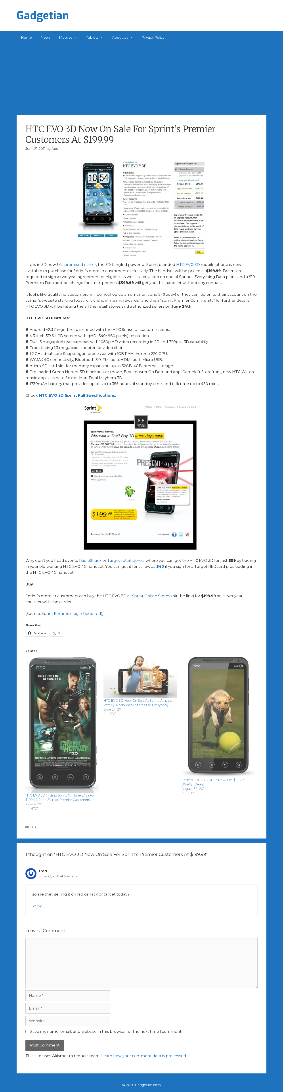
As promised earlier (77, 264)
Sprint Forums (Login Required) (72, 613)
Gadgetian (43, 15)
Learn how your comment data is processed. (144, 1056)
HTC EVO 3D (188, 264)
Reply (37, 906)
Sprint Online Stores (151, 596)
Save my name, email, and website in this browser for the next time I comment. (106, 1031)
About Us (120, 37)
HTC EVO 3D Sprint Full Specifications (77, 395)
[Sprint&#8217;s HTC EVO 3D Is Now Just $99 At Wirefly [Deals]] (218, 716)
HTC (33, 827)
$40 (160, 566)
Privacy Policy (153, 37)
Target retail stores (125, 560)
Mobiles (65, 37)
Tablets (92, 37)
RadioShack (90, 560)
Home (26, 37)
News (45, 37)
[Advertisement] (141, 77)
